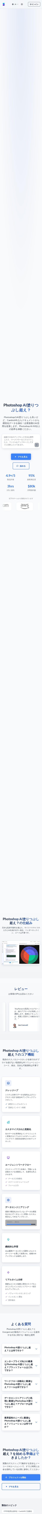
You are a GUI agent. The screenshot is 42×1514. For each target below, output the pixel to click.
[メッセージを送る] (37, 445)
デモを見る (23, 457)
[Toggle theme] (22, 4)
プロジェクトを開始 (17, 1477)
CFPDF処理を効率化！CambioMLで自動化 (18, 1511)
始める (23, 466)
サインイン (34, 4)
